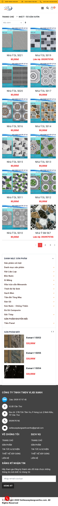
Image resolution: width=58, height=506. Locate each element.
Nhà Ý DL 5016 (15, 126)
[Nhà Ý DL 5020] (15, 75)
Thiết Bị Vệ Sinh (12, 289)
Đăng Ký (8, 486)
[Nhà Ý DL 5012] (43, 181)
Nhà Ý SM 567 (43, 233)
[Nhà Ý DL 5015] (15, 146)
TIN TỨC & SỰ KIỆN (11, 449)
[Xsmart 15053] (14, 341)
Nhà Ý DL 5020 (15, 90)
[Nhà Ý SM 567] (43, 217)
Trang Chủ (7, 440)
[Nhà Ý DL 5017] (43, 75)
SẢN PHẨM (7, 445)
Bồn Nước (9, 276)
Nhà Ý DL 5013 (43, 161)
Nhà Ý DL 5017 (43, 90)
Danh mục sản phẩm (14, 267)
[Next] (54, 245)
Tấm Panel (9, 323)
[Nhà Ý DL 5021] (15, 39)
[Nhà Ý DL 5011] (15, 181)
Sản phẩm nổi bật (13, 263)
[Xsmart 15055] (14, 356)
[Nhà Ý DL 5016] (15, 110)
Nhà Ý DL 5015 (15, 161)
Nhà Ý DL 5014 (43, 126)
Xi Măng (8, 280)
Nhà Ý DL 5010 (15, 233)
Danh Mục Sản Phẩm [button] (15, 258)
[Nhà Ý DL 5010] (15, 217)
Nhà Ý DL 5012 (43, 197)
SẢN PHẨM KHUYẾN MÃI (16, 319)
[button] (47, 8)
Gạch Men (9, 293)
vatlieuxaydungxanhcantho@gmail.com (26, 428)
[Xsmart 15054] (14, 371)
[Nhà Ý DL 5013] (43, 146)
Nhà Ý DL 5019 (43, 55)
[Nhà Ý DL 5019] (43, 39)
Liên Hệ (5, 458)
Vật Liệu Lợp (10, 271)
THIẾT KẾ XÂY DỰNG (11, 453)
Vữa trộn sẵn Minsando (15, 284)
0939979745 (14, 421)
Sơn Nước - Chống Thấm (16, 306)
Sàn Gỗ (7, 301)
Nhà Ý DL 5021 (15, 55)
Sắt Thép (8, 314)
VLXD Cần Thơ (15, 406)
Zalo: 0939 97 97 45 (17, 399)
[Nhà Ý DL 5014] (43, 110)
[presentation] (51, 331)
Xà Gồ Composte (12, 310)
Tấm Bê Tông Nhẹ (13, 297)
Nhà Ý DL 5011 (15, 197)
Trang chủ (8, 17)
